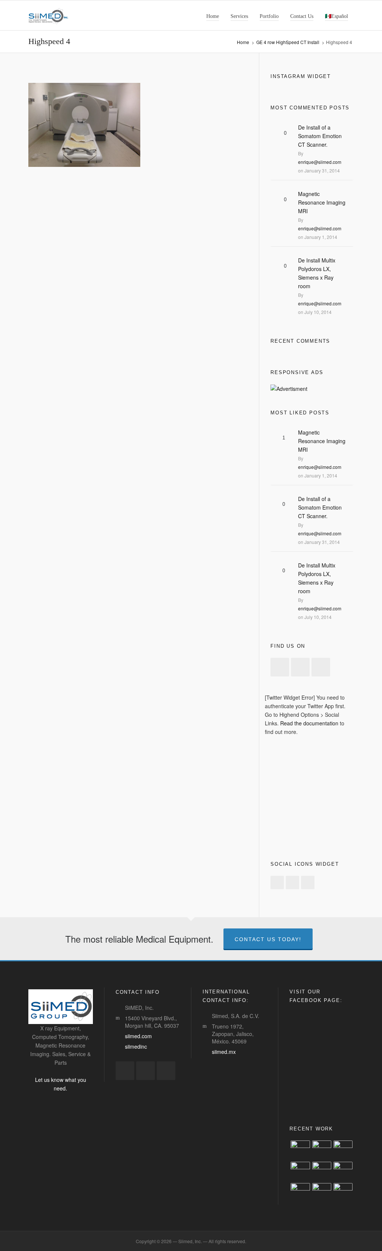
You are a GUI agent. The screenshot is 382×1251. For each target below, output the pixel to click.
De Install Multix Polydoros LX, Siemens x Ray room (316, 273)
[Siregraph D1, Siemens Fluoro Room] (300, 1150)
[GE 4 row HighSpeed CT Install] (321, 1150)
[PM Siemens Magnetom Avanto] (300, 1192)
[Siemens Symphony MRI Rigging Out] (343, 1150)
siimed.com (138, 1036)
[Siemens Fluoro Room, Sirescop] (300, 1171)
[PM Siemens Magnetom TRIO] (321, 1192)
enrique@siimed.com (319, 162)
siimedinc (136, 1046)
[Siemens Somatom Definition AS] (321, 1171)
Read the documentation (309, 723)
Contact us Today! (268, 939)
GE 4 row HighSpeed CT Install (287, 42)
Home (243, 42)
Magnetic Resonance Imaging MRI (321, 202)
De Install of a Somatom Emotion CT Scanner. (320, 136)
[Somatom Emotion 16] (343, 1171)
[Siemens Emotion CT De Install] (343, 1192)
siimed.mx (224, 1051)
